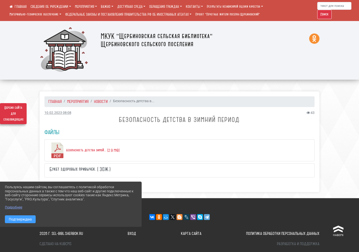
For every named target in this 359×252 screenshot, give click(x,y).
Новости (101, 101)
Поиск (324, 14)
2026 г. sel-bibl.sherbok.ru (61, 233)
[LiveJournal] (186, 217)
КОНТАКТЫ (193, 6)
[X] (173, 217)
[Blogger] (179, 217)
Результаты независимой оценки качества (233, 6)
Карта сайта (191, 233)
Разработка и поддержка (298, 243)
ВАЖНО (105, 6)
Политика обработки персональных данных (282, 233)
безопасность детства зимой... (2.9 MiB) (92, 150)
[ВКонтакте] (152, 217)
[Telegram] (207, 217)
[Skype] (200, 217)
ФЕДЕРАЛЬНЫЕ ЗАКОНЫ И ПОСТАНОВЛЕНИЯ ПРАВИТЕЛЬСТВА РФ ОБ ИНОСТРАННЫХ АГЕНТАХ (127, 14)
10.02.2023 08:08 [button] (57, 113)
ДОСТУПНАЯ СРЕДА (130, 6)
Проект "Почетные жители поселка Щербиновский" (227, 14)
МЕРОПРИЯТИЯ (84, 6)
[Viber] (193, 217)
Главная (55, 101)
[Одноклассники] (159, 217)
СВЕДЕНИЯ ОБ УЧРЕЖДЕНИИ (49, 6)
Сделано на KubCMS (56, 243)
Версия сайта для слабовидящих (13, 113)
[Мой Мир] (166, 217)
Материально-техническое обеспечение (34, 14)
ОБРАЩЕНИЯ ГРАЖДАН (164, 6)
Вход (132, 233)
